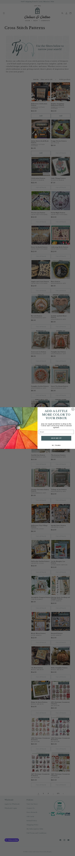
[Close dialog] (73, 409)
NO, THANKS (56, 445)
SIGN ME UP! (56, 438)
